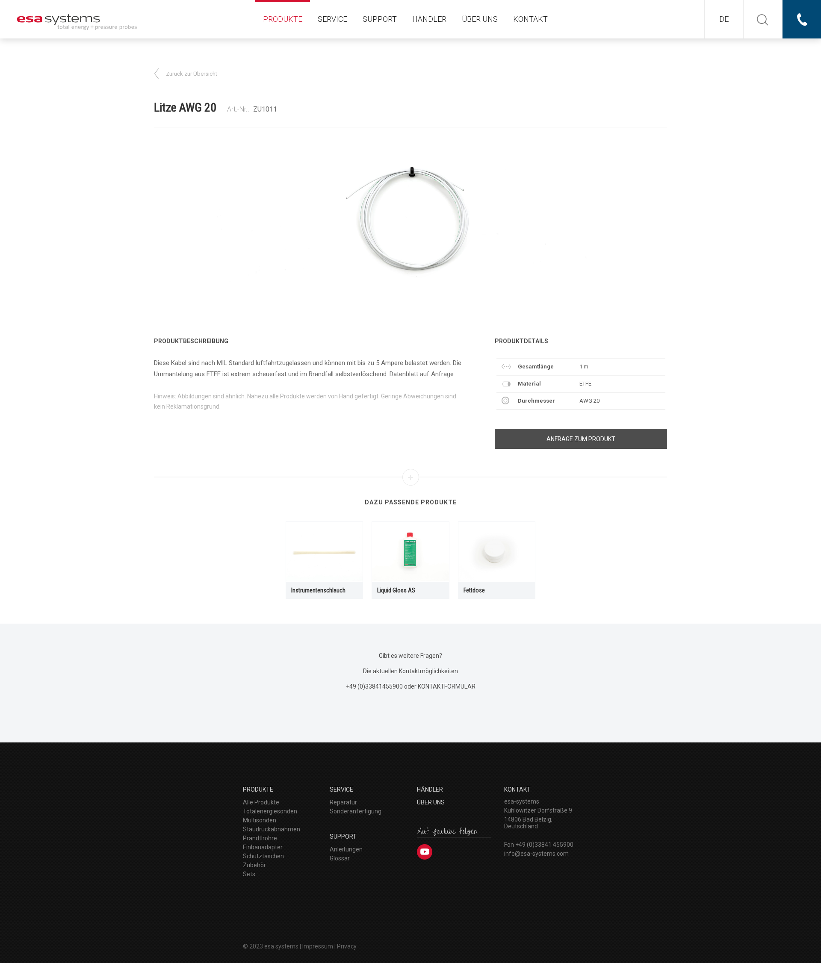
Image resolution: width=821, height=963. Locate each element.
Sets (249, 874)
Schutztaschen (263, 856)
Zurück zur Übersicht (191, 74)
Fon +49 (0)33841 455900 (538, 844)
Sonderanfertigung (355, 811)
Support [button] (380, 19)
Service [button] (332, 19)
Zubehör (254, 865)
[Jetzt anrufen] (802, 19)
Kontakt (530, 19)
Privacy (347, 946)
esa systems (281, 946)
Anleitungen (346, 849)
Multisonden (259, 820)
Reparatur (343, 802)
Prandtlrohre (260, 838)
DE (724, 19)
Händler (429, 19)
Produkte (282, 19)
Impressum (317, 946)
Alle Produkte (261, 802)
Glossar (340, 858)
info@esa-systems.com (536, 853)
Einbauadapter (263, 847)
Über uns (480, 19)
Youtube (424, 852)
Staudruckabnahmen (271, 829)
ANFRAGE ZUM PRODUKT (580, 439)
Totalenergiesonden (270, 811)
